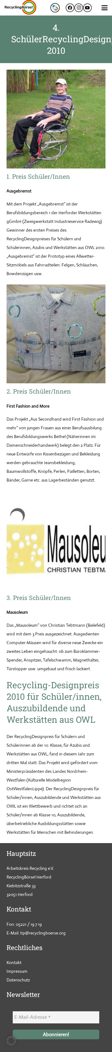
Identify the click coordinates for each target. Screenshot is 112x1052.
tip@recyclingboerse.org (43, 933)
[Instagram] (78, 7)
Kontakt (14, 962)
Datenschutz (18, 980)
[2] (55, 7)
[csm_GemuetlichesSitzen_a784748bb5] (56, 119)
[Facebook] (70, 7)
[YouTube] (87, 7)
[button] (104, 8)
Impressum (17, 971)
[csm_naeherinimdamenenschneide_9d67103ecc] (56, 333)
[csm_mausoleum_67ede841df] (56, 540)
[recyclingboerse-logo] (21, 8)
